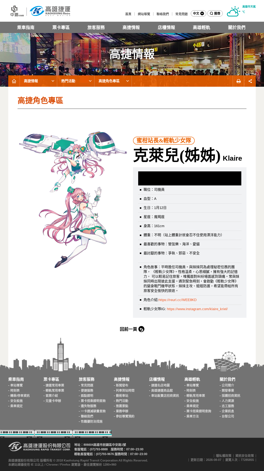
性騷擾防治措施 (92, 421)
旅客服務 (96, 27)
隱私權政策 (223, 455)
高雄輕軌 (201, 27)
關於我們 (236, 27)
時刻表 (15, 390)
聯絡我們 (163, 14)
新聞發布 (122, 385)
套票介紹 (52, 395)
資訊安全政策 (244, 455)
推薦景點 (122, 406)
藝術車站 (122, 395)
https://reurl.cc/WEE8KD (178, 300)
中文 (196, 13)
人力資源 (228, 400)
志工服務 (228, 406)
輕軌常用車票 (55, 390)
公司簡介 (228, 385)
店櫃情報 (166, 27)
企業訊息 (228, 411)
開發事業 (228, 390)
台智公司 (228, 416)
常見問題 (181, 14)
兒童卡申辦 (53, 400)
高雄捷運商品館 (162, 390)
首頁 (128, 14)
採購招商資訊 (231, 395)
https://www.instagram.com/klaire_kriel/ (197, 309)
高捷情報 (131, 27)
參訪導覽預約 (125, 416)
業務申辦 (122, 411)
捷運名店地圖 (160, 385)
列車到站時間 (125, 390)
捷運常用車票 (55, 385)
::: (123, 14)
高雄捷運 (39, 11)
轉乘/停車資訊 (20, 395)
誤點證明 (87, 395)
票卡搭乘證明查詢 (93, 400)
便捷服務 (87, 390)
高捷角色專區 (109, 81)
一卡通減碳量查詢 (93, 411)
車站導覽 (16, 385)
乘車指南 (25, 27)
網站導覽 (144, 14)
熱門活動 (68, 81)
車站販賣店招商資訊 (165, 395)
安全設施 (16, 400)
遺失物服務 (88, 406)
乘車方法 (192, 416)
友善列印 (238, 81)
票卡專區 (61, 27)
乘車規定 (16, 406)
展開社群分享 (250, 81)
